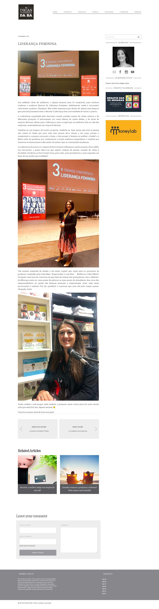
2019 (104, 579)
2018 (104, 582)
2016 (104, 586)
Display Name (25, 525)
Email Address (25, 536)
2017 (104, 584)
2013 (104, 593)
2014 (104, 591)
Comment (64, 525)
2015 (104, 589)
